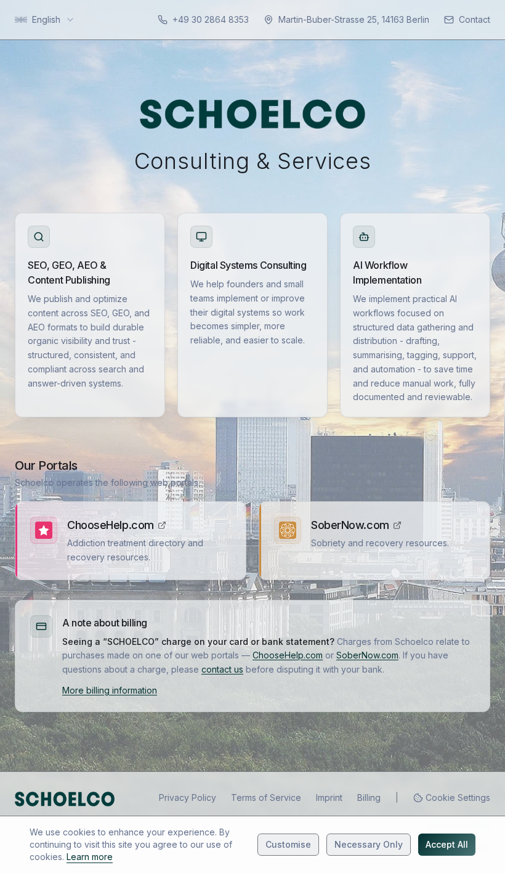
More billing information (109, 690)
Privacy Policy (187, 797)
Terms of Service (266, 797)
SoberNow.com (350, 524)
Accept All (447, 844)
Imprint (329, 797)
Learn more (90, 856)
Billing (369, 797)
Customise (288, 844)
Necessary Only (368, 844)
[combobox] (45, 19)
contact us (222, 669)
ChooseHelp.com (110, 524)
